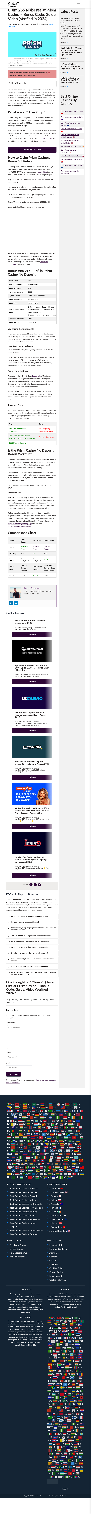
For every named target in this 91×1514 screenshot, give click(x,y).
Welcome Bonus (17, 1257)
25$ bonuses (47, 138)
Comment (10, 1023)
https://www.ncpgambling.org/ (20, 524)
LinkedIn (53, 1264)
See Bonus (32, 634)
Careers (53, 1261)
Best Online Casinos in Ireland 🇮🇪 (72, 146)
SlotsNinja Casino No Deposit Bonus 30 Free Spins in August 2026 (70, 80)
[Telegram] (16, 603)
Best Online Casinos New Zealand (26, 1208)
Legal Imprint (55, 1276)
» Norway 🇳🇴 (55, 1223)
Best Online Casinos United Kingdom (22, 1225)
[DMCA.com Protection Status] (65, 1481)
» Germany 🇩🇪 (56, 1188)
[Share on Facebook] (31, 884)
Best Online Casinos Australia (23, 1188)
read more (63, 42)
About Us (54, 1253)
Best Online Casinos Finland (23, 1196)
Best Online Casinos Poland (22, 1216)
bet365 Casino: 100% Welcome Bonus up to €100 (70, 20)
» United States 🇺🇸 (58, 1192)
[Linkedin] (11, 603)
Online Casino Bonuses (26, 75)
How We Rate (56, 1245)
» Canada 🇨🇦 (55, 1196)
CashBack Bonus (17, 1245)
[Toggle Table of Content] (51, 84)
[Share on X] (35, 884)
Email (9, 1063)
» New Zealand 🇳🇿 (58, 1219)
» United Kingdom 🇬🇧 (59, 1231)
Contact (53, 1257)
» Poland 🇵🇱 (55, 1200)
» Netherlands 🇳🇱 (57, 1216)
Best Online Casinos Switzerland (25, 1219)
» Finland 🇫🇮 (55, 1208)
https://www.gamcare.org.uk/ (19, 526)
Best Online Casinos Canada (23, 1192)
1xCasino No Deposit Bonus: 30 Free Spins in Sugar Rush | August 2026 (71, 66)
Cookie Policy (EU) (58, 1280)
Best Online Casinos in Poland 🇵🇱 (72, 156)
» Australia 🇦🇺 (56, 1204)
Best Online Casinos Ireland (22, 1200)
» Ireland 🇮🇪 (55, 1212)
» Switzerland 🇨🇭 (57, 1227)
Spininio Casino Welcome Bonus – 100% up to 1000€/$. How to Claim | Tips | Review (71, 51)
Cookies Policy (56, 1268)
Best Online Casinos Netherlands (25, 1204)
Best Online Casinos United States (26, 1230)
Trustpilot (65, 1489)
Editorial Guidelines (58, 1249)
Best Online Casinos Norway (23, 1212)
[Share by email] (39, 884)
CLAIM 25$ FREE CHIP (32, 150)
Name (9, 1052)
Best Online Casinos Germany (24, 1234)
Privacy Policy (56, 1272)
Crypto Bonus (16, 1249)
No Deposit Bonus (18, 1253)
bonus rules (36, 376)
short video (42, 172)
